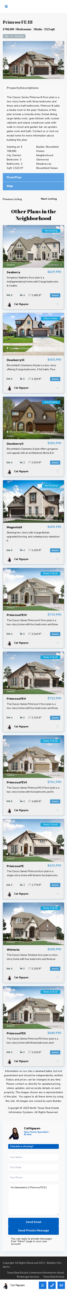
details (55, 295)
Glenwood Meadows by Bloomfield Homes (47, 164)
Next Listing (49, 199)
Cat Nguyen (32, 1128)
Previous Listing (12, 199)
